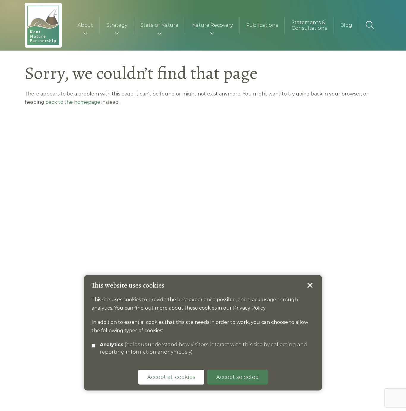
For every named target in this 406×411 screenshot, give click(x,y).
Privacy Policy (249, 308)
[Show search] (370, 25)
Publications (262, 25)
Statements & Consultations (309, 25)
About (85, 25)
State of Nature (159, 25)
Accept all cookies (171, 377)
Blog (346, 25)
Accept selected (310, 285)
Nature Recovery (212, 25)
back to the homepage (72, 102)
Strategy (116, 25)
